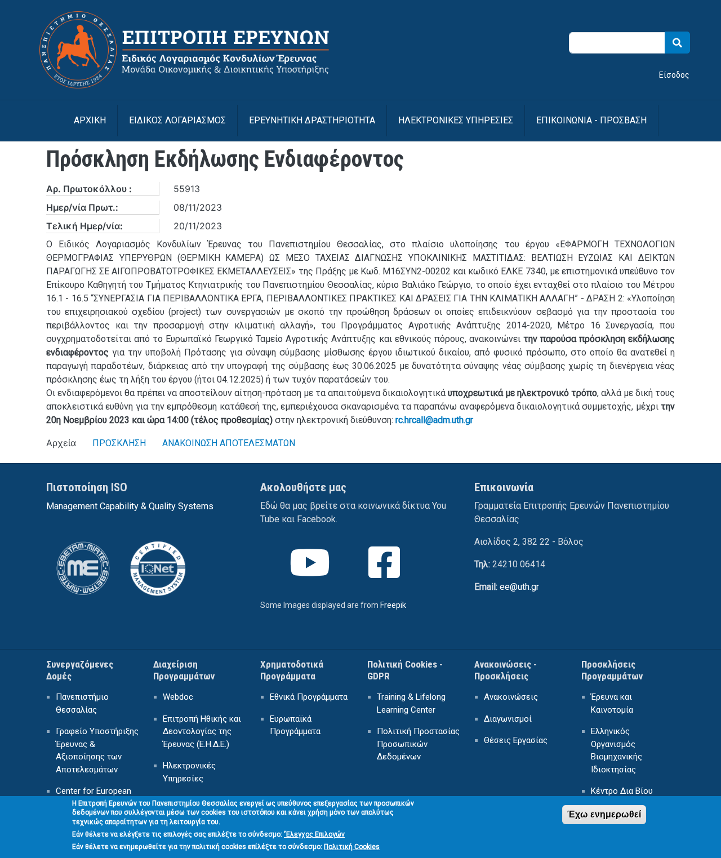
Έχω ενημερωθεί (604, 814)
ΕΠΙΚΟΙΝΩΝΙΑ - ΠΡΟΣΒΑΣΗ (591, 120)
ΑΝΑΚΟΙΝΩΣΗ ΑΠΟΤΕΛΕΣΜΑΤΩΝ (228, 443)
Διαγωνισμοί (508, 719)
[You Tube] (311, 572)
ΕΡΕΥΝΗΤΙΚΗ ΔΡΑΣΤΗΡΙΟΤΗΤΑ (312, 120)
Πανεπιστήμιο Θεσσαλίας (82, 703)
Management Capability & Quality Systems (129, 506)
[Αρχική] (196, 18)
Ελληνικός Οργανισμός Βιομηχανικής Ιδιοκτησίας (616, 750)
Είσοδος (674, 74)
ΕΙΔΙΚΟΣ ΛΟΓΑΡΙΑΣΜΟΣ (177, 120)
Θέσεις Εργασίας (516, 740)
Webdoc (178, 697)
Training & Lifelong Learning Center (411, 703)
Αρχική (90, 120)
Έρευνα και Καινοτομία (612, 703)
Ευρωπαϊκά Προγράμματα (295, 725)
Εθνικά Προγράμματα (309, 697)
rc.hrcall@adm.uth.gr (434, 420)
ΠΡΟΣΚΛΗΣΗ (119, 443)
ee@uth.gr (519, 586)
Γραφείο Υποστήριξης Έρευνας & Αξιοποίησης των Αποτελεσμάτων (97, 750)
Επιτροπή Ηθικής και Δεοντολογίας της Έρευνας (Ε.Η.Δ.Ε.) (202, 731)
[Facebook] (385, 572)
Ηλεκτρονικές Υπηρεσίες (189, 772)
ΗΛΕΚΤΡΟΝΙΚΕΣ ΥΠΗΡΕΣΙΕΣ (455, 120)
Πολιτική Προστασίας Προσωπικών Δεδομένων (418, 744)
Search (677, 43)
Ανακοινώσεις (511, 697)
